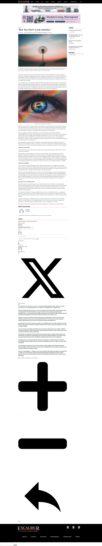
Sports (47, 1)
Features (53, 1)
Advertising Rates (54, 536)
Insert (15, 545)
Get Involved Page (47, 215)
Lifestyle (28, 221)
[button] (81, 1)
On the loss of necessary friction (75, 41)
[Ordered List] (26, 238)
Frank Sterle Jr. (21, 251)
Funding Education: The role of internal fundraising (76, 35)
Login (20, 224)
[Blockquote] (29, 238)
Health (37, 1)
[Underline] (23, 238)
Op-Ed (19, 27)
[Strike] (24, 238)
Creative (59, 1)
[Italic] (21, 238)
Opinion (65, 1)
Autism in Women (22, 221)
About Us (24, 536)
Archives (77, 536)
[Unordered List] (28, 238)
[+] (36, 238)
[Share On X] (42, 278)
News (32, 1)
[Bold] (19, 238)
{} (34, 238)
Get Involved (43, 536)
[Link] (33, 238)
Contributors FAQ (67, 536)
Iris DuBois (20, 32)
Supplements (73, 1)
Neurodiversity (33, 221)
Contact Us (33, 536)
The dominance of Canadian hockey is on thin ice (76, 47)
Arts (42, 1)
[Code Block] (31, 238)
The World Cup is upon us (75, 30)
